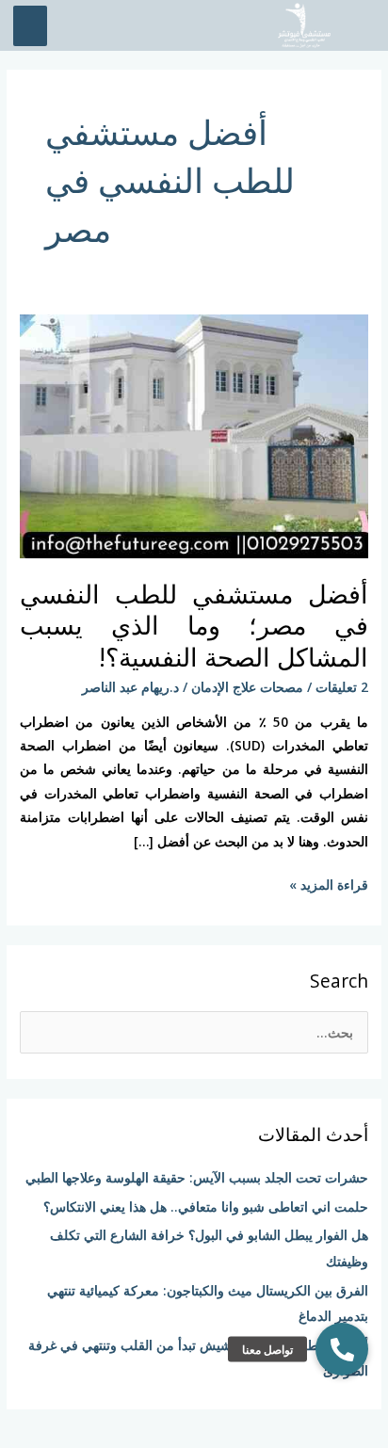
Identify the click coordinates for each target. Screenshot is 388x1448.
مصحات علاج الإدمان (247, 687)
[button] (341, 1349)
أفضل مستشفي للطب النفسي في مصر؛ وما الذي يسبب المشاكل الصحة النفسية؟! (194, 625)
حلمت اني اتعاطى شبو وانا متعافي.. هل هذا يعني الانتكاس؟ (205, 1206)
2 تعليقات (341, 687)
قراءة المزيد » (328, 883)
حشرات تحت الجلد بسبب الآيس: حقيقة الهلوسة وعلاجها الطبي (196, 1177)
